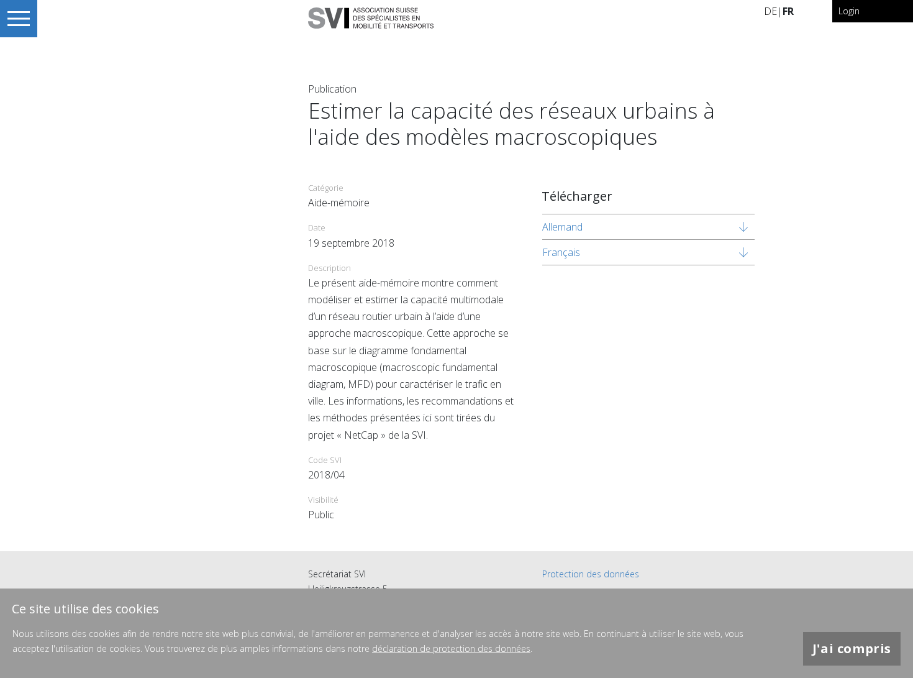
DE (770, 11)
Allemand (562, 227)
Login (849, 11)
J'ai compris (851, 648)
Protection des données (590, 574)
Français (561, 252)
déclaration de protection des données (451, 648)
